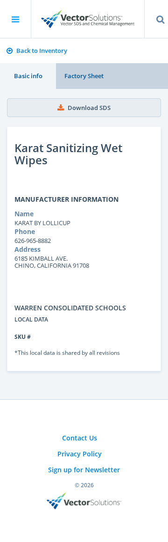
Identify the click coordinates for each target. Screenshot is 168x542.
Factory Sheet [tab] (84, 76)
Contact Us (79, 437)
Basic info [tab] (28, 76)
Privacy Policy (79, 453)
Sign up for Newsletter (84, 469)
